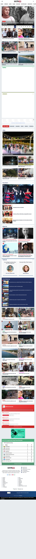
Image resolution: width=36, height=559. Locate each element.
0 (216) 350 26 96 (6, 420)
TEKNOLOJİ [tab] (31, 126)
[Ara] (33, 1)
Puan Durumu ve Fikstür (26, 469)
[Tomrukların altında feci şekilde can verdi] (10, 394)
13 (27, 26)
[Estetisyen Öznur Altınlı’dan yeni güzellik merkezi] (7, 213)
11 (23, 26)
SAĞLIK (20, 483)
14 (29, 26)
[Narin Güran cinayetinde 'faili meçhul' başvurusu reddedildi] (26, 325)
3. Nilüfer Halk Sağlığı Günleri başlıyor (25, 319)
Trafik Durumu (24, 468)
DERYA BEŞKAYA (26, 273)
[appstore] (15, 488)
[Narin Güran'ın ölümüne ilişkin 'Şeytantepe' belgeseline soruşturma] (26, 394)
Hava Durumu (24, 467)
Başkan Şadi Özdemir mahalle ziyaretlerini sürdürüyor (26, 346)
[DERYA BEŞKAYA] (25, 268)
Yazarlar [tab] (5, 259)
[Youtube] (13, 475)
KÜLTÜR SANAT (21, 358)
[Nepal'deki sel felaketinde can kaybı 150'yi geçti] (10, 380)
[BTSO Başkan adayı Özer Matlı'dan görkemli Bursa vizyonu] (10, 325)
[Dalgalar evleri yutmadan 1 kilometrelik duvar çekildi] (10, 353)
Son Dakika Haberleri (25, 471)
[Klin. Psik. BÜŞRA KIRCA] (10, 268)
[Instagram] (11, 475)
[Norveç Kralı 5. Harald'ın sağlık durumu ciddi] (10, 339)
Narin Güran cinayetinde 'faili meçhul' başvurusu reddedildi (25, 332)
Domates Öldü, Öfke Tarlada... (26, 262)
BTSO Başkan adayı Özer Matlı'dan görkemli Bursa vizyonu (9, 332)
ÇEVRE (4, 358)
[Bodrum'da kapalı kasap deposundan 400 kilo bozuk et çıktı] (10, 367)
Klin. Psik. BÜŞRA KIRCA (10, 273)
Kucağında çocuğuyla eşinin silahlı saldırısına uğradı (24, 387)
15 (31, 26)
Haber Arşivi (24, 472)
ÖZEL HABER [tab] (5, 126)
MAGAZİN (20, 482)
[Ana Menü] (2, 1)
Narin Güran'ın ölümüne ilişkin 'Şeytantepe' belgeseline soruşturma (26, 401)
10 (21, 26)
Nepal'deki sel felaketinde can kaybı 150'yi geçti (9, 387)
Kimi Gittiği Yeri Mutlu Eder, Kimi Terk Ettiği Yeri (10, 263)
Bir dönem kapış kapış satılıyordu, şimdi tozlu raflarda (25, 360)
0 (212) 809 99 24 (6, 415)
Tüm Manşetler (24, 470)
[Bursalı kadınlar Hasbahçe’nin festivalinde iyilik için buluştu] (7, 220)
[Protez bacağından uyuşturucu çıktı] (10, 312)
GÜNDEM (5, 94)
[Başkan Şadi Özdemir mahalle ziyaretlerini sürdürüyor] (26, 339)
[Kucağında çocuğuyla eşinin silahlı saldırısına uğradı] (26, 380)
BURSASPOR (21, 478)
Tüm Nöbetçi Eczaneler (18, 426)
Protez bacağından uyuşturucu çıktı (8, 319)
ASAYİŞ (4, 318)
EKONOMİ (20, 480)
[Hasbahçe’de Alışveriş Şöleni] (7, 207)
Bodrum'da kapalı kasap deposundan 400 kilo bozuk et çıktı (9, 374)
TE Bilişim (20, 495)
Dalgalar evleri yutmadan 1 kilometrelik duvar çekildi (9, 360)
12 (25, 26)
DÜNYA (4, 386)
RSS (9, 492)
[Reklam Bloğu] (18, 433)
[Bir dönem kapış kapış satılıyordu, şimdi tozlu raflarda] (26, 353)
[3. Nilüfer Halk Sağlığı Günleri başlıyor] (26, 312)
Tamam (2, 498)
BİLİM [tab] (22, 126)
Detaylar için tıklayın (18, 463)
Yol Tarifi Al (11, 415)
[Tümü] (3, 228)
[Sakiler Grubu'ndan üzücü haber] (26, 367)
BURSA (4, 67)
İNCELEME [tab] (12, 126)
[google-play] (20, 488)
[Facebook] (7, 475)
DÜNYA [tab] (26, 126)
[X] (9, 475)
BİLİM (19, 477)
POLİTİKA (4, 483)
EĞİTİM (4, 480)
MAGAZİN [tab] (17, 126)
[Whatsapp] (14, 475)
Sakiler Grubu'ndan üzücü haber (24, 373)
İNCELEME (20, 481)
